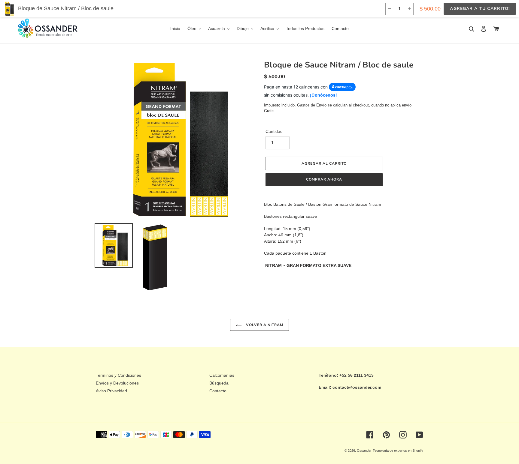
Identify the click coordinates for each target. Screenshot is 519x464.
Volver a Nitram (264, 324)
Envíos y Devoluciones (117, 383)
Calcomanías (221, 375)
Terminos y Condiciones (118, 375)
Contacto (217, 390)
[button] (389, 9)
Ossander (364, 450)
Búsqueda (219, 383)
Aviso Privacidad (111, 390)
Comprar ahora (324, 179)
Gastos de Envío (311, 105)
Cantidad (274, 131)
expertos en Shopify (408, 450)
